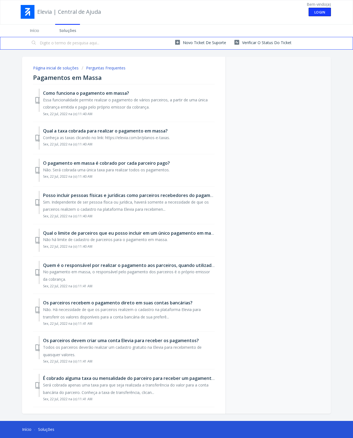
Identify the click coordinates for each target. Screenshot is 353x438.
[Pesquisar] (34, 43)
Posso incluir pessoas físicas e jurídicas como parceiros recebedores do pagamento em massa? (144, 195)
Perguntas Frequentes (105, 68)
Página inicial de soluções (56, 68)
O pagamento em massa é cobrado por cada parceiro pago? (106, 163)
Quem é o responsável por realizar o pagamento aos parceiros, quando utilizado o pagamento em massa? (155, 265)
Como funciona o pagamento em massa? (86, 93)
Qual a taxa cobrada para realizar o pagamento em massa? (105, 131)
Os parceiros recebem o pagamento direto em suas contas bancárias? (117, 303)
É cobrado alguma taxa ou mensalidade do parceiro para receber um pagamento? (129, 378)
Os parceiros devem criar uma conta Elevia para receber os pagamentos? (121, 340)
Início (34, 30)
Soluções (67, 30)
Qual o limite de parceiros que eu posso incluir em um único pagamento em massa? (131, 233)
